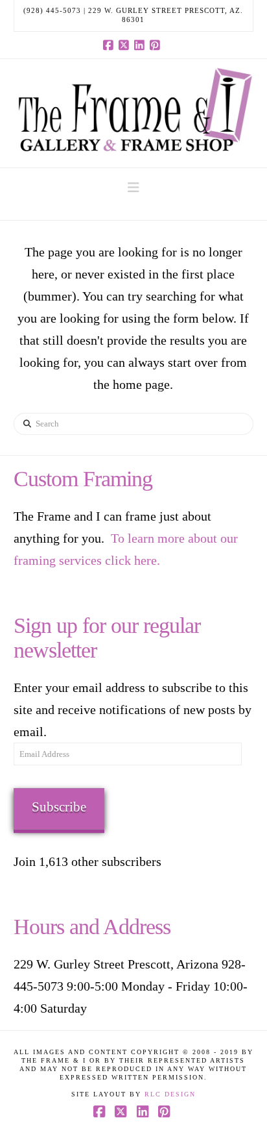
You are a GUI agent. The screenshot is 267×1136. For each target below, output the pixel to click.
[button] (133, 187)
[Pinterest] (157, 44)
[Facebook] (110, 44)
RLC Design (170, 1094)
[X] (126, 44)
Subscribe (59, 807)
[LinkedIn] (141, 44)
